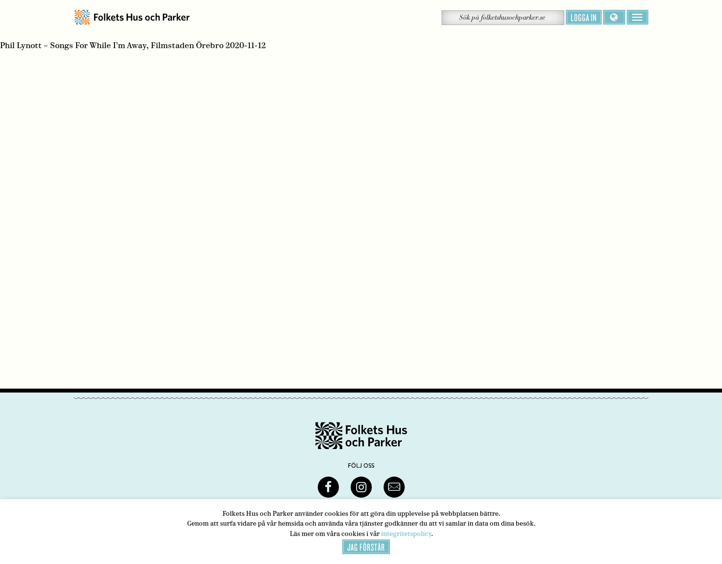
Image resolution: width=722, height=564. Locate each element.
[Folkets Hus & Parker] (132, 17)
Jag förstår (366, 546)
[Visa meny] (637, 17)
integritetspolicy (406, 534)
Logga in (584, 17)
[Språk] (614, 17)
